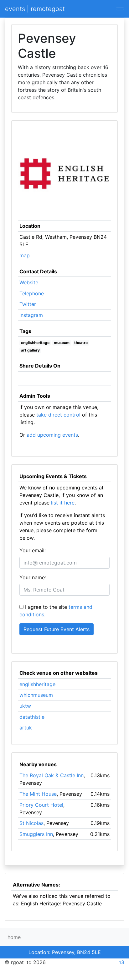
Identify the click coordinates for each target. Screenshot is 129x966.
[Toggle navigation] (120, 8)
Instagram (31, 315)
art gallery (30, 350)
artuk (25, 727)
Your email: (32, 550)
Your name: (32, 577)
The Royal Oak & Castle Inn (51, 775)
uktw (25, 706)
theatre (81, 342)
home (14, 937)
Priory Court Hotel (41, 805)
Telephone (31, 293)
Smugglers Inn (36, 834)
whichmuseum (36, 695)
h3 (121, 962)
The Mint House (38, 794)
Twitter (27, 304)
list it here (63, 502)
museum (62, 342)
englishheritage (35, 342)
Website (28, 282)
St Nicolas (31, 823)
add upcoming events (52, 435)
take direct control (58, 415)
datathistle (31, 717)
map (24, 255)
